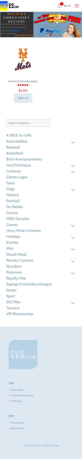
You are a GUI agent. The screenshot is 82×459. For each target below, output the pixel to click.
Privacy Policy (17, 423)
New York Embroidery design (23, 81)
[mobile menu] (77, 5)
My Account (17, 390)
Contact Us (16, 401)
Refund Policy (18, 428)
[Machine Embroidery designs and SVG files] (9, 6)
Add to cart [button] (23, 98)
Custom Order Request (22, 395)
